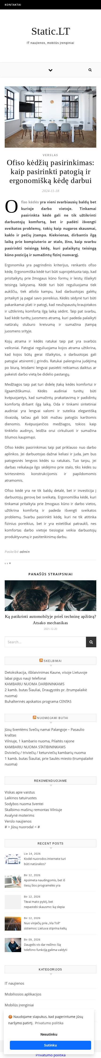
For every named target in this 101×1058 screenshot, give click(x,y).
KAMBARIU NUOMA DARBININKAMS (34, 684)
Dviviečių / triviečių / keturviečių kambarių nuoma (45, 752)
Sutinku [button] (50, 1045)
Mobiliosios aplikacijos (23, 994)
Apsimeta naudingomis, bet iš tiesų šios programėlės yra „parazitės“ (44, 883)
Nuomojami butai (52, 718)
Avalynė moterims (19, 815)
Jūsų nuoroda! (22, 826)
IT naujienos (14, 983)
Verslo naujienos (18, 821)
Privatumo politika (51, 1055)
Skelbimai (53, 661)
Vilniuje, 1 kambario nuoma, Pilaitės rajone (39, 741)
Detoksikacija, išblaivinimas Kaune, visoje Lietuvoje (46, 672)
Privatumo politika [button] (49, 1023)
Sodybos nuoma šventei (24, 803)
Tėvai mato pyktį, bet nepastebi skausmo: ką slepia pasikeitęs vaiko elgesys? (44, 904)
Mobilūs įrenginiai (19, 1005)
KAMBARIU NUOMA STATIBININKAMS (35, 746)
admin (25, 551)
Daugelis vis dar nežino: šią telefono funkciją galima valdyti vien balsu (45, 947)
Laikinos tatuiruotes (21, 797)
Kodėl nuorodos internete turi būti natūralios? (45, 861)
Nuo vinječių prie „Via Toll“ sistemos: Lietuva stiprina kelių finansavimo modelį (45, 926)
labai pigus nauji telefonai (25, 678)
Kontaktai (13, 4)
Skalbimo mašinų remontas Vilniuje (33, 809)
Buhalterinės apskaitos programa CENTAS (38, 701)
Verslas (50, 155)
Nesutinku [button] (48, 1034)
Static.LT (50, 31)
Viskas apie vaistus (20, 792)
